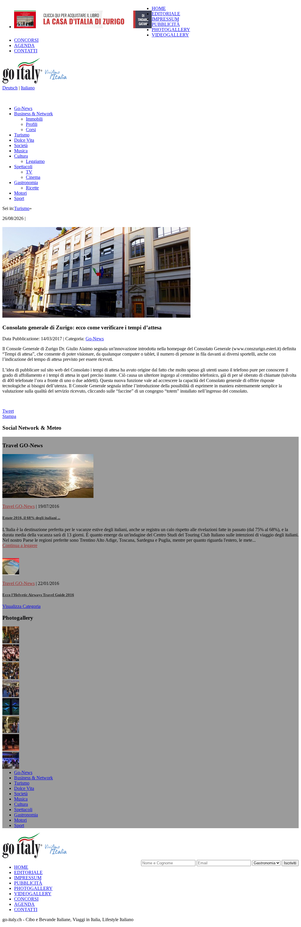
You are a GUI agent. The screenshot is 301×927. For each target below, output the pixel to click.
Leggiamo (35, 161)
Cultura (21, 156)
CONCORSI (26, 40)
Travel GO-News (18, 506)
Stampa (9, 416)
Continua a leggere (19, 545)
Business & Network (33, 113)
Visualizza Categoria (21, 606)
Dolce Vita (24, 140)
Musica (21, 150)
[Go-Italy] (39, 82)
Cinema (33, 177)
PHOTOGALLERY (171, 29)
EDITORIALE (166, 13)
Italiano (28, 87)
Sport (19, 198)
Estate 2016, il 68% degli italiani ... (31, 518)
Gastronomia (26, 182)
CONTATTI (25, 50)
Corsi (31, 129)
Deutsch (10, 87)
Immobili (34, 118)
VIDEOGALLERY (170, 34)
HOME (159, 8)
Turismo (21, 134)
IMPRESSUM (165, 18)
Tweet (8, 411)
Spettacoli (23, 166)
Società (21, 145)
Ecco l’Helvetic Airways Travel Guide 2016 (38, 595)
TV (29, 171)
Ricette (32, 187)
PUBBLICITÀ (166, 24)
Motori (20, 193)
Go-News (23, 108)
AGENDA (24, 45)
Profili (31, 124)
